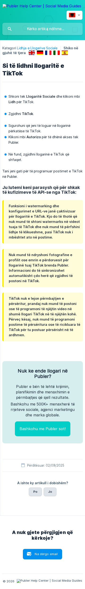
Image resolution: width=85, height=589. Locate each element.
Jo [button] (50, 491)
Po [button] (35, 491)
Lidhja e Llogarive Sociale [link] (37, 48)
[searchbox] (42, 29)
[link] (32, 53)
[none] (42, 7)
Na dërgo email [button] (46, 554)
